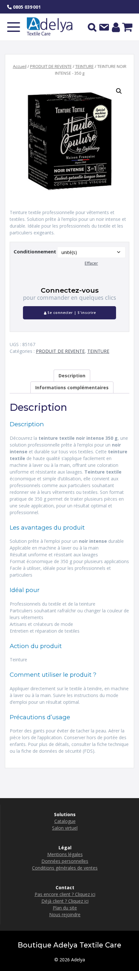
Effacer (91, 263)
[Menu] (13, 27)
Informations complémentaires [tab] (72, 387)
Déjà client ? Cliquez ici (65, 901)
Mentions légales (65, 854)
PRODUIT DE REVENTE (51, 66)
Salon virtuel (65, 828)
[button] (119, 91)
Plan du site (65, 908)
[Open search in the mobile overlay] (92, 27)
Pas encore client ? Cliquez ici (65, 894)
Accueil (20, 66)
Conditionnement (35, 251)
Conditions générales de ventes (65, 868)
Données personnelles (64, 861)
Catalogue (65, 821)
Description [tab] (72, 375)
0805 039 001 (26, 7)
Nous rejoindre (64, 914)
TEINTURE (84, 66)
